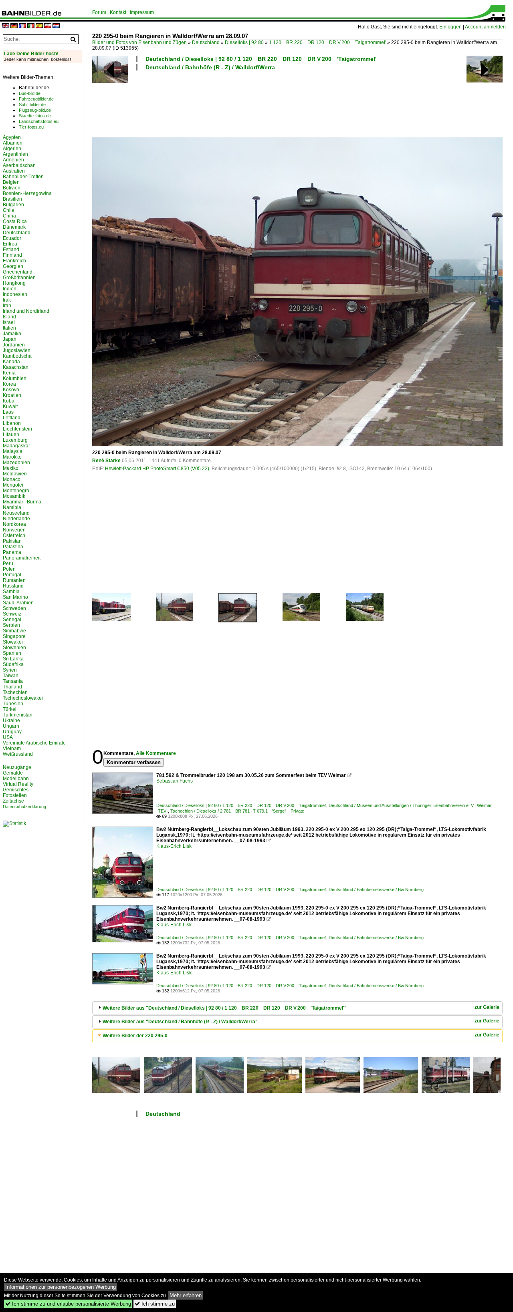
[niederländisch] (56, 26)
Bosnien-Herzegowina (27, 193)
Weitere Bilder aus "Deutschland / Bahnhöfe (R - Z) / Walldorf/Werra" (180, 1021)
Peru (8, 563)
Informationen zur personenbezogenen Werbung (60, 1287)
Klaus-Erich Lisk (174, 846)
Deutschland (206, 42)
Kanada (11, 361)
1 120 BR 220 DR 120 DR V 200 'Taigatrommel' (327, 42)
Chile (8, 210)
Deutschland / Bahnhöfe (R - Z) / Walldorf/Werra (210, 67)
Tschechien (15, 692)
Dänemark (14, 227)
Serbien (11, 625)
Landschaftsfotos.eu (39, 121)
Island (9, 317)
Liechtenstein (17, 429)
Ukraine (11, 720)
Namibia (12, 507)
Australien (14, 171)
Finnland (12, 255)
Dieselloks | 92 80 (244, 42)
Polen (9, 569)
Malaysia (12, 451)
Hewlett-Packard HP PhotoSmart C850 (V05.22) (157, 468)
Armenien (13, 160)
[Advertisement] (297, 103)
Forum (99, 12)
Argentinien (15, 154)
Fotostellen (15, 795)
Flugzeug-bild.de (35, 110)
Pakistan (12, 541)
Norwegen (14, 530)
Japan (9, 339)
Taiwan (10, 675)
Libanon (12, 423)
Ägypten (12, 137)
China (9, 216)
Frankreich (14, 261)
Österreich (14, 535)
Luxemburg (15, 440)
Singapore (14, 636)
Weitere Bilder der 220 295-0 (135, 1035)
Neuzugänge (17, 767)
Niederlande (16, 518)
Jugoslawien (16, 350)
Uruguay (12, 731)
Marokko (12, 457)
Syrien (10, 670)
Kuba (8, 401)
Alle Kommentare (156, 753)
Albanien (12, 143)
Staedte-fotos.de (35, 115)
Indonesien (15, 294)
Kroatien (12, 395)
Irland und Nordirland (26, 311)
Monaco (11, 479)
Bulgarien (13, 204)
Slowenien (14, 647)
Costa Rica (15, 221)
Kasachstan (15, 367)
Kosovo (11, 389)
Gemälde (13, 773)
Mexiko (10, 468)
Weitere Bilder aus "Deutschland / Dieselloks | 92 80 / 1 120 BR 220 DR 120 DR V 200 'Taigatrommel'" (225, 1008)
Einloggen (450, 27)
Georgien (13, 266)
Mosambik (14, 496)
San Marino (15, 597)
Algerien (12, 148)
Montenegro (16, 490)
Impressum (142, 12)
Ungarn (11, 726)
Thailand (12, 687)
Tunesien (13, 703)
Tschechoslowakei (23, 698)
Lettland (11, 418)
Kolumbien (14, 378)
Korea (9, 384)
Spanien (12, 653)
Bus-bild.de (29, 93)
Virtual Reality (18, 784)
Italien (9, 328)
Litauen (11, 434)
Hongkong (14, 283)
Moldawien (15, 474)
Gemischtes (15, 790)
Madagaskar (16, 446)
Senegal (12, 619)
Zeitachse (13, 801)
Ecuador (12, 238)
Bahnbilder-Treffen (23, 176)
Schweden (14, 608)
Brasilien (12, 199)
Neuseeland (16, 513)
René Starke (106, 460)
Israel (9, 322)
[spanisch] (39, 26)
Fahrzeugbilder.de (36, 99)
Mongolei (13, 485)
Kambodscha (17, 356)
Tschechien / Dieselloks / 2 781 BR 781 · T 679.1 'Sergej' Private (237, 811)
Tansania (13, 681)
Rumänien (14, 580)
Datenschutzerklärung (24, 806)
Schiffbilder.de (32, 104)
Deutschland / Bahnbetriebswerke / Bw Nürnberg (376, 889)
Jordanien (14, 345)
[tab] (297, 1007)
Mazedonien (16, 462)
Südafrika (13, 664)
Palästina (13, 546)
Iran (7, 305)
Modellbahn (16, 778)
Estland (11, 249)
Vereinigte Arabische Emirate (34, 743)
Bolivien (11, 188)
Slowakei (13, 642)
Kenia (9, 373)
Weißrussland (18, 754)
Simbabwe (14, 631)
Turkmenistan (17, 715)
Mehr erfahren (186, 1295)
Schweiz (12, 614)
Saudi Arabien (18, 603)
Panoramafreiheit (21, 558)
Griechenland (17, 272)
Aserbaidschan (19, 165)
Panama (12, 552)
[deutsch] (14, 26)
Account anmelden (485, 27)
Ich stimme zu (155, 1304)
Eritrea (10, 244)
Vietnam (12, 748)
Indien (9, 289)
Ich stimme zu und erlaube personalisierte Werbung (68, 1304)
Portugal (12, 575)
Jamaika (12, 333)
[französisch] (22, 26)
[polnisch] (47, 26)
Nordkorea (14, 524)
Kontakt (118, 12)
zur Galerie (487, 1007)
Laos (8, 412)
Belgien (11, 182)
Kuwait (10, 406)
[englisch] (5, 26)
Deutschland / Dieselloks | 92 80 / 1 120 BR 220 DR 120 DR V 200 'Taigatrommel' (260, 59)
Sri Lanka (13, 659)
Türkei (9, 709)
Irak (7, 300)
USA (8, 737)
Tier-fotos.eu (31, 127)
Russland (13, 586)
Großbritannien (19, 277)
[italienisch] (30, 26)
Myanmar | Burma (22, 502)
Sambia (11, 591)
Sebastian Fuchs (174, 781)
